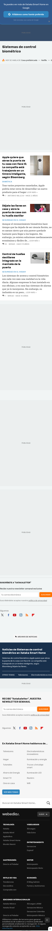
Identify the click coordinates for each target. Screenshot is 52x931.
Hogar (6, 759)
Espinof (30, 850)
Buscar (48, 802)
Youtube (14, 614)
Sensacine (31, 846)
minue (12, 244)
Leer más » (32, 192)
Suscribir (45, 594)
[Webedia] (10, 815)
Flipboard (33, 614)
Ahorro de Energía (11, 772)
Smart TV (7, 777)
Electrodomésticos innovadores (35, 752)
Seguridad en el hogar (14, 220)
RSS (27, 614)
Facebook (8, 614)
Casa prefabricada (29, 60)
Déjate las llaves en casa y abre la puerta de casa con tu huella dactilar (14, 210)
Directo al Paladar (11, 864)
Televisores (23, 674)
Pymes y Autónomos (36, 885)
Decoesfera (8, 885)
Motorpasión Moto (35, 868)
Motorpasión (32, 864)
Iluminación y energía (37, 759)
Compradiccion (9, 889)
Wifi (28, 783)
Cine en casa (9, 783)
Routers (30, 777)
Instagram (21, 614)
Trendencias (8, 882)
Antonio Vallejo (16, 195)
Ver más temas (11, 792)
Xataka (6, 828)
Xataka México (9, 903)
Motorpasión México (36, 915)
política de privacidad (37, 600)
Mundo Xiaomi (9, 844)
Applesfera (7, 836)
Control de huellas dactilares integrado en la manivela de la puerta (13, 260)
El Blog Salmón (33, 882)
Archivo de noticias (27, 636)
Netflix (44, 60)
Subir (41, 814)
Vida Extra (31, 832)
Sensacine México (35, 907)
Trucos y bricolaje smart (35, 766)
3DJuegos (31, 828)
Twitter (2, 614)
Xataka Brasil (8, 907)
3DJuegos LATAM (34, 903)
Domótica (7, 181)
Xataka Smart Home (11, 840)
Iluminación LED (34, 772)
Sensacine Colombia (36, 911)
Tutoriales (7, 764)
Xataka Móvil (8, 832)
